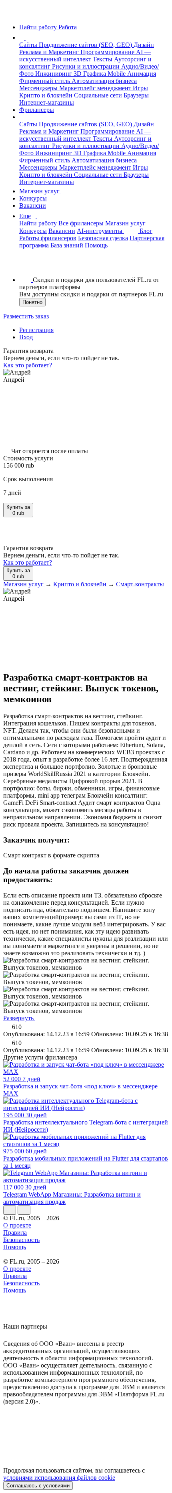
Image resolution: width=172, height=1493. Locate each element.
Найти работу (38, 223)
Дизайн (144, 44)
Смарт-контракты (140, 584)
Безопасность (21, 1239)
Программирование (108, 52)
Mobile (117, 73)
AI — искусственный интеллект (85, 56)
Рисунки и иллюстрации (86, 66)
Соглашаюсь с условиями (38, 1486)
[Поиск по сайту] (25, 266)
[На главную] (10, 13)
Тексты (103, 59)
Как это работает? (27, 365)
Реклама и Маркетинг (49, 52)
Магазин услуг (40, 191)
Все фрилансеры (81, 223)
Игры (140, 88)
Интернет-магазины (46, 102)
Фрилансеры (36, 109)
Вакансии (32, 205)
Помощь (96, 245)
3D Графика (91, 73)
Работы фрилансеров (47, 238)
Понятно (32, 302)
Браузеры (136, 95)
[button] (26, 37)
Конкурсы (33, 198)
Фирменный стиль (45, 80)
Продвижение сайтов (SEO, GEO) (86, 44)
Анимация (141, 73)
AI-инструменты (100, 230)
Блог (146, 230)
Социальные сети (99, 95)
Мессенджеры (39, 88)
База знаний (66, 245)
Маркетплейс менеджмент (96, 88)
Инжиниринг (54, 73)
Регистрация (36, 329)
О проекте (17, 1225)
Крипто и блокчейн (46, 95)
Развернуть (19, 1018)
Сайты (29, 44)
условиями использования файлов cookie (59, 1477)
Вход (26, 337)
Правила (15, 1232)
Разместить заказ (26, 316)
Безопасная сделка (103, 238)
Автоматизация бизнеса (104, 80)
